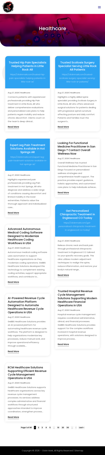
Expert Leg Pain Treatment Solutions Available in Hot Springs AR (27, 148)
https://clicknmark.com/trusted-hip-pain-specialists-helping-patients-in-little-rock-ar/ (27, 78)
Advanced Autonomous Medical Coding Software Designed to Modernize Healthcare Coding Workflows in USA (25, 236)
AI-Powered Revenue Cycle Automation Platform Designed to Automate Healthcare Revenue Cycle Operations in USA (26, 305)
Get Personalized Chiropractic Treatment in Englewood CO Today (77, 214)
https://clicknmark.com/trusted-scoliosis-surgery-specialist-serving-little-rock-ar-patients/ (77, 78)
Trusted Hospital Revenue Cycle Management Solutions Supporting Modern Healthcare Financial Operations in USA (77, 298)
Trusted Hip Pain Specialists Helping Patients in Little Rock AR (27, 66)
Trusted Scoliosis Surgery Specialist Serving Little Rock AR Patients (77, 66)
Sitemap (79, 450)
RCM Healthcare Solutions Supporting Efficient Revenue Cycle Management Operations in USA (27, 373)
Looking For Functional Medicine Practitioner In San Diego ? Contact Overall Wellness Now (76, 148)
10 (58, 427)
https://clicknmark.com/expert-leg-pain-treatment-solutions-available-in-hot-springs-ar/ (27, 161)
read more (13, 126)
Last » (81, 427)
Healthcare (25, 92)
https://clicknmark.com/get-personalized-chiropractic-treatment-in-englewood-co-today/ (77, 226)
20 (63, 427)
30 (68, 427)
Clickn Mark (47, 450)
